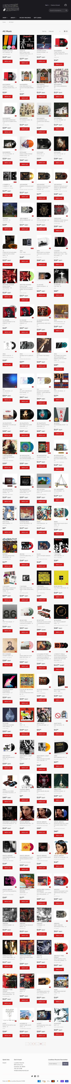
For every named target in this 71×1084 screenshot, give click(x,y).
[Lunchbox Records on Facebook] (35, 1076)
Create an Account (55, 5)
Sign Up (65, 1063)
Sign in (46, 5)
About (13, 18)
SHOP (4, 18)
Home (4, 22)
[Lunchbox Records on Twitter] (32, 1076)
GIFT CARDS (37, 18)
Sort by (44, 31)
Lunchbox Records (16, 1081)
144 (41, 1044)
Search (4, 1063)
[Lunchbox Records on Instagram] (38, 1076)
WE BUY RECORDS (25, 18)
